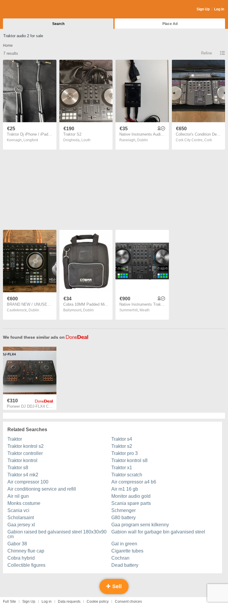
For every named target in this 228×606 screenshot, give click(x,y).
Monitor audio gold (131, 496)
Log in (47, 601)
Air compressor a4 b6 (133, 481)
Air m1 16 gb (124, 489)
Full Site (9, 601)
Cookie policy (98, 601)
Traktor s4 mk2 (22, 474)
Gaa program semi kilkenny (140, 524)
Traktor (14, 439)
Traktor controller (25, 453)
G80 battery (123, 517)
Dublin (142, 140)
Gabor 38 (17, 543)
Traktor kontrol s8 (129, 460)
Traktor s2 (121, 446)
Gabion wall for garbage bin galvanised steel (158, 531)
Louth (86, 140)
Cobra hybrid (21, 558)
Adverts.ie (26, 9)
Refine (206, 53)
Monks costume (23, 503)
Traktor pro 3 (124, 453)
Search (58, 24)
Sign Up (203, 9)
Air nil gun (18, 496)
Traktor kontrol (22, 460)
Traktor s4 (121, 439)
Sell (116, 586)
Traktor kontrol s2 (25, 446)
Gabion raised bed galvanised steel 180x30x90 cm (57, 534)
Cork (208, 140)
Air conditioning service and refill (41, 489)
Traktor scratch (126, 474)
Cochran (120, 558)
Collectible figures (26, 565)
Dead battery (124, 565)
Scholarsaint (20, 517)
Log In (219, 9)
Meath (145, 310)
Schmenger (123, 510)
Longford (30, 140)
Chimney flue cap (25, 550)
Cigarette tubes (127, 550)
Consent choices (128, 601)
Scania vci (18, 510)
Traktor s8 (17, 467)
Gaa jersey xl (21, 524)
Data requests (69, 601)
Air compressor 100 (27, 481)
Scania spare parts (131, 503)
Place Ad (170, 24)
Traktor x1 (121, 467)
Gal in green (124, 543)
